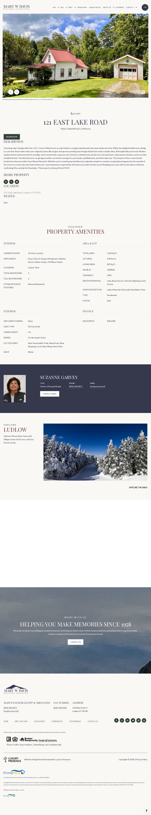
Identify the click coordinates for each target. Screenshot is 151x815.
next (16, 92)
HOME (6, 721)
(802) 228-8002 (60, 708)
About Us (107, 7)
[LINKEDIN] (127, 720)
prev (10, 92)
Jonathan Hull (55, 744)
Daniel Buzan (39, 744)
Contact (130, 7)
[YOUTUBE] (133, 720)
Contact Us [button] (75, 642)
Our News (120, 7)
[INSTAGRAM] (122, 720)
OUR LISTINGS (39, 721)
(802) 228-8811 (75, 386)
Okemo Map (82, 7)
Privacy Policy (141, 759)
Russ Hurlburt (26, 744)
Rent (70, 7)
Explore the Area (138, 487)
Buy (54, 7)
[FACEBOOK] (116, 720)
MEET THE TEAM (21, 721)
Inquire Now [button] (11, 137)
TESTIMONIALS (75, 721)
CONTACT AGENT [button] (50, 394)
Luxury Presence (63, 759)
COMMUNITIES (57, 721)
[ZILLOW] (144, 720)
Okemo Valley (95, 7)
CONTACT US (93, 721)
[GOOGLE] (138, 720)
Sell (62, 7)
